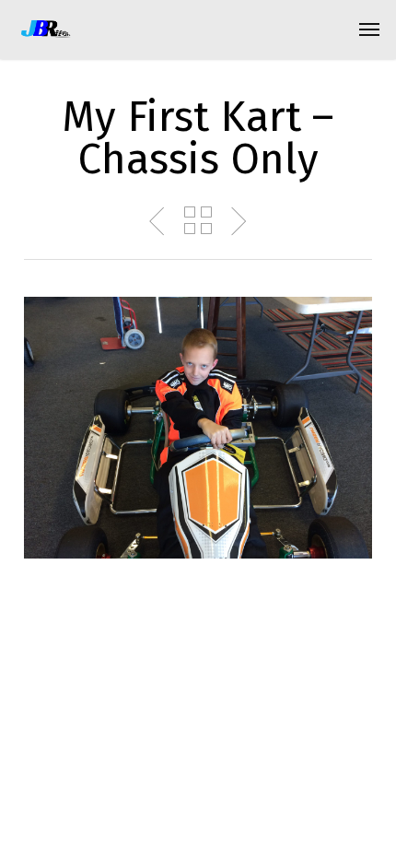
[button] (369, 29)
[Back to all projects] (198, 220)
